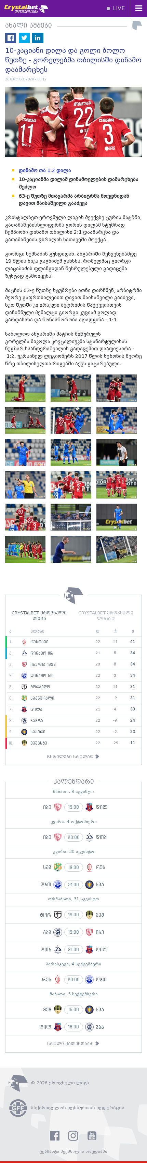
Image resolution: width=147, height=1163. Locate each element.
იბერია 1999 (42, 664)
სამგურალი (41, 698)
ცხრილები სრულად (71, 757)
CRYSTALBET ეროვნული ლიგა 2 (105, 616)
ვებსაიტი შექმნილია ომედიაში (73, 1151)
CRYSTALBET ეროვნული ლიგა (39, 616)
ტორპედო (39, 687)
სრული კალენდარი (71, 1044)
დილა (35, 709)
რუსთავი (39, 642)
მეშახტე (38, 743)
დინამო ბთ (41, 676)
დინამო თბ (41, 653)
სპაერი (37, 732)
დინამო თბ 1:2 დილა (45, 170)
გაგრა (36, 721)
